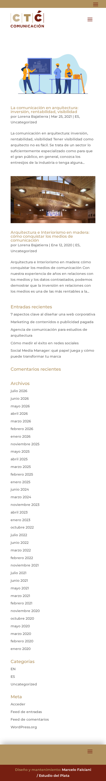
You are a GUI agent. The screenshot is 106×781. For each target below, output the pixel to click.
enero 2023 (20, 520)
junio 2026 (20, 398)
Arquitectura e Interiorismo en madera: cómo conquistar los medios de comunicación (50, 236)
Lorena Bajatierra (33, 116)
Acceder (18, 704)
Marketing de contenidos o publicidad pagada (52, 322)
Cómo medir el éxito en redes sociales (45, 343)
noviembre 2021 (25, 565)
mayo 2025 (20, 451)
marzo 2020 (21, 633)
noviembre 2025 (25, 444)
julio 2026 (19, 391)
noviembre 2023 (25, 504)
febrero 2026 (22, 429)
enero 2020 (21, 649)
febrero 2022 (22, 558)
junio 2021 (19, 580)
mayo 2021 (20, 588)
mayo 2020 (20, 626)
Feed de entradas (26, 712)
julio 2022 (19, 535)
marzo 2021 (20, 596)
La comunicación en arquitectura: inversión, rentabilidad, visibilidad (44, 109)
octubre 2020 (22, 618)
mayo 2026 (20, 406)
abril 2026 (19, 413)
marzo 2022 (21, 550)
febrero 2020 (22, 641)
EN (13, 669)
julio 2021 (18, 573)
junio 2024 (20, 489)
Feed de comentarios (30, 719)
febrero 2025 (22, 474)
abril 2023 (19, 512)
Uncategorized (24, 122)
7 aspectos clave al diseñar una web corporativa (53, 314)
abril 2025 (19, 459)
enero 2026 (21, 436)
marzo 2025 (21, 467)
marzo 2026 (21, 421)
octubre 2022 (22, 527)
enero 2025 (20, 482)
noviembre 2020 (25, 611)
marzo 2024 (21, 497)
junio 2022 (20, 542)
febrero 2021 (21, 603)
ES (77, 116)
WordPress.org (24, 727)
